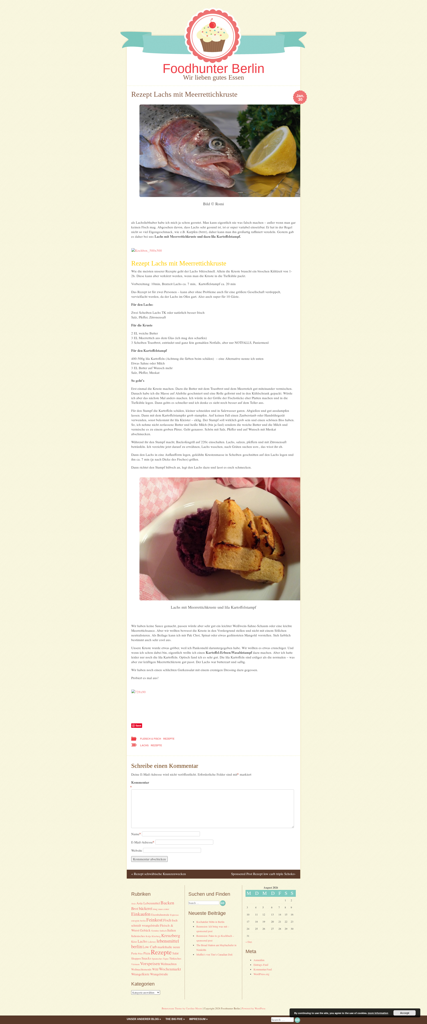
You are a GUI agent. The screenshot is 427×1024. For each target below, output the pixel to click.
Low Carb (150, 946)
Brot (134, 908)
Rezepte (168, 738)
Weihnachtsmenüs (141, 969)
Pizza (146, 953)
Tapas (166, 958)
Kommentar (140, 784)
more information (378, 1013)
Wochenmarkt (170, 969)
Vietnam (135, 964)
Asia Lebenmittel (148, 903)
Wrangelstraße (159, 974)
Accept (404, 1013)
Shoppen (136, 958)
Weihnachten (169, 964)
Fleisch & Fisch (150, 738)
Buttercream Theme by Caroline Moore (182, 1008)
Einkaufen (141, 914)
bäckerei (145, 908)
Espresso (174, 914)
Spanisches (157, 958)
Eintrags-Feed (261, 964)
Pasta (134, 953)
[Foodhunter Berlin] (213, 64)
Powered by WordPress (253, 1008)
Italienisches (138, 936)
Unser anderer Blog (143, 1019)
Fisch (167, 920)
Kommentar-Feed (263, 969)
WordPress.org (261, 974)
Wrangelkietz (140, 974)
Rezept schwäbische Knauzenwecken (158, 873)
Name (136, 834)
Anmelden (259, 960)
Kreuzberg (170, 935)
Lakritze (152, 941)
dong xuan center (161, 909)
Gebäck (145, 930)
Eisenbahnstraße (160, 915)
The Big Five (174, 1019)
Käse (134, 942)
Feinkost (154, 919)
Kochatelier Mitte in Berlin (210, 921)
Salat (175, 953)
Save (138, 725)
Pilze (140, 953)
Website (136, 850)
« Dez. (249, 942)
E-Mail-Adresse (142, 842)
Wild (155, 969)
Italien (171, 930)
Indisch (163, 930)
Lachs (144, 745)
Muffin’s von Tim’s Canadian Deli (214, 954)
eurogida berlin (138, 920)
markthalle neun (168, 947)
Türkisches (175, 958)
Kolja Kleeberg (153, 936)
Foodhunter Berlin (213, 68)
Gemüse (155, 930)
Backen (167, 903)
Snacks (146, 958)
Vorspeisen (150, 963)
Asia (133, 903)
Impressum (197, 1019)
